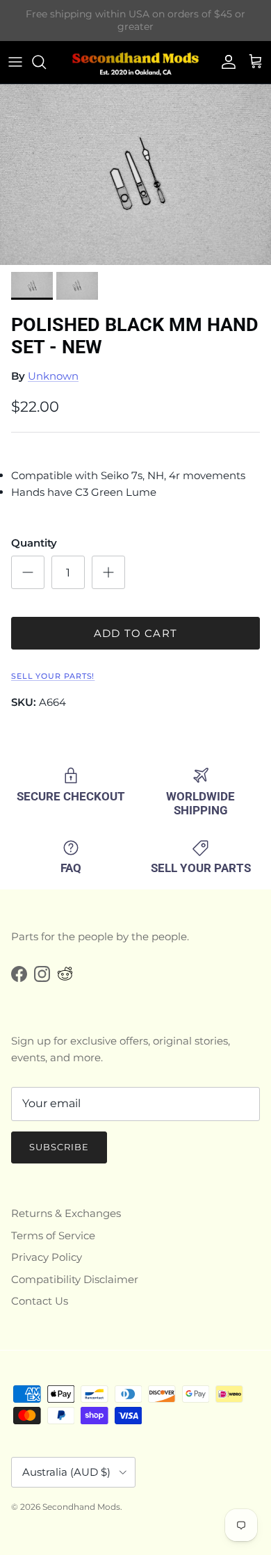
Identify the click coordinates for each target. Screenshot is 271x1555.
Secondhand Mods (81, 1506)
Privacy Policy (46, 1257)
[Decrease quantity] (27, 572)
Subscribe (59, 1146)
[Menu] (15, 62)
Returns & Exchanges (66, 1213)
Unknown (53, 375)
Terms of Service (53, 1235)
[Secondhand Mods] (135, 62)
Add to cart (135, 633)
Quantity (34, 542)
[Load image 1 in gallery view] (135, 174)
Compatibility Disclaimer (74, 1279)
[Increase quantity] (108, 572)
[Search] (46, 62)
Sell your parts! (53, 676)
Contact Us (39, 1300)
